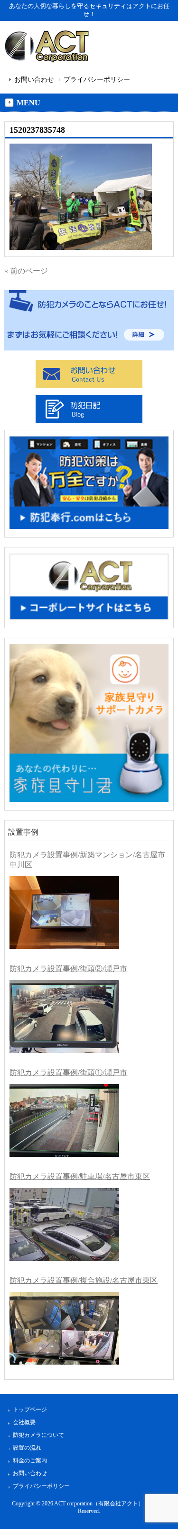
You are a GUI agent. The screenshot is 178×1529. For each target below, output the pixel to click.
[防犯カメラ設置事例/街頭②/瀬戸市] (64, 1016)
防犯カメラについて (38, 1435)
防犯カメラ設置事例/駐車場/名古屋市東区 (79, 1176)
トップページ (30, 1409)
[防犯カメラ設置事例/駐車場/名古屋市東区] (64, 1224)
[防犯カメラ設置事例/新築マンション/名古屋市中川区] (64, 912)
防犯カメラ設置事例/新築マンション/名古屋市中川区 (87, 860)
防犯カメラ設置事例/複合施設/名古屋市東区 (83, 1280)
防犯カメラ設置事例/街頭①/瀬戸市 (68, 1072)
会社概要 (24, 1422)
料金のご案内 (30, 1460)
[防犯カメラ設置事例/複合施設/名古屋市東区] (64, 1328)
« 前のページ (26, 271)
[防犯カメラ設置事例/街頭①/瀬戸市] (64, 1120)
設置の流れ (27, 1447)
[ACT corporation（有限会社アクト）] (47, 48)
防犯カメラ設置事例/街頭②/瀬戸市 (68, 969)
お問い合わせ (34, 79)
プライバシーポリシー (97, 79)
